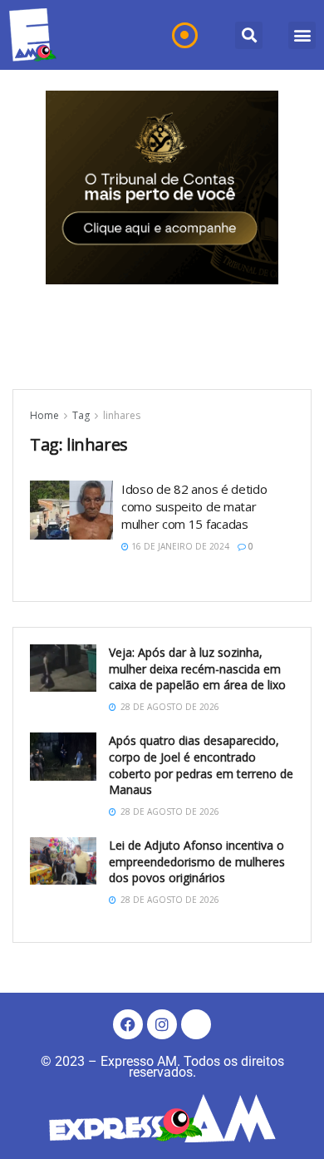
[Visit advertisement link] (162, 187)
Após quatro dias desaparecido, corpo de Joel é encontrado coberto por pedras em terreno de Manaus (201, 764)
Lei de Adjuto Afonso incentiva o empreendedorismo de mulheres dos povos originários (197, 861)
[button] (249, 35)
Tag (81, 415)
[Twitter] (196, 1024)
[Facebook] (128, 1024)
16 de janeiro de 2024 (179, 546)
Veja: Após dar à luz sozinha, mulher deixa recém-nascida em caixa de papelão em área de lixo (197, 668)
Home (44, 415)
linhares (121, 415)
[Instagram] (162, 1024)
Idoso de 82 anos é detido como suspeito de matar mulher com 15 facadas (194, 506)
